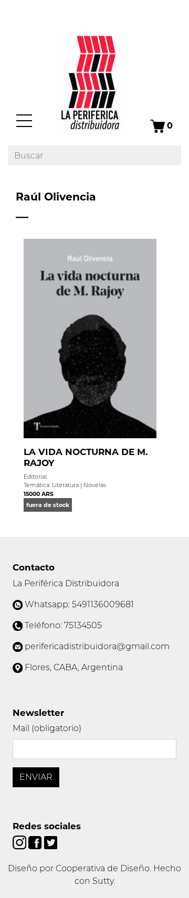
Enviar (35, 777)
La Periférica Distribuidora (66, 583)
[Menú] (24, 120)
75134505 (83, 625)
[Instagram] (20, 842)
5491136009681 (103, 604)
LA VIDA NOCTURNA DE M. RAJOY (86, 457)
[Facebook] (36, 842)
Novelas (94, 485)
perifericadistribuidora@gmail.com (97, 646)
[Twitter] (50, 842)
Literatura (65, 485)
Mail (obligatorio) (47, 728)
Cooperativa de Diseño (103, 868)
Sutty (102, 881)
